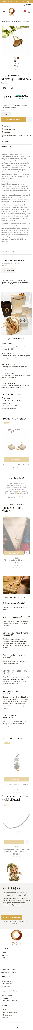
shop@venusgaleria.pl (8, 409)
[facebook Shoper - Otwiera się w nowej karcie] (24, 2)
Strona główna (5, 21)
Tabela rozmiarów (7, 967)
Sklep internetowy (14, 1028)
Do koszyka (15, 459)
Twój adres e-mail (6, 913)
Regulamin (5, 1017)
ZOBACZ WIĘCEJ (16, 504)
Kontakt (4, 952)
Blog (3, 958)
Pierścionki (26, 21)
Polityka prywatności (8, 1010)
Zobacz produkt (14, 842)
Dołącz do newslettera (11, 917)
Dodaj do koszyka (15, 119)
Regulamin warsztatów (9, 1012)
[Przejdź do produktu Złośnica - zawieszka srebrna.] (16, 762)
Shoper (21, 1022)
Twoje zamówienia (7, 981)
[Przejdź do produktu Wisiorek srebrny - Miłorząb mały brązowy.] (16, 535)
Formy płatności (6, 995)
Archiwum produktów (8, 972)
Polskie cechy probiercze (9, 969)
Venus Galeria (5, 83)
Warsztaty (5, 955)
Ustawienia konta (7, 984)
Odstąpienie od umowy (9, 1015)
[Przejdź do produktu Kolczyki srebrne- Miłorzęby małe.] (16, 442)
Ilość (2, 110)
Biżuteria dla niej (16, 21)
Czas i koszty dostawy (9, 1001)
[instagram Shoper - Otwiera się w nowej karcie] (28, 2)
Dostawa (4, 998)
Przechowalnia (6, 986)
